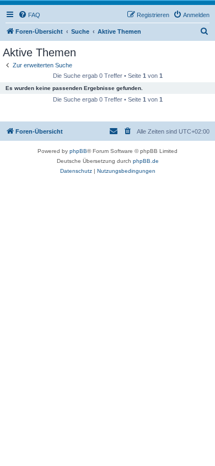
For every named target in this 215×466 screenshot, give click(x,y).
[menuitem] (29, 15)
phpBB (78, 151)
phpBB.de (146, 161)
